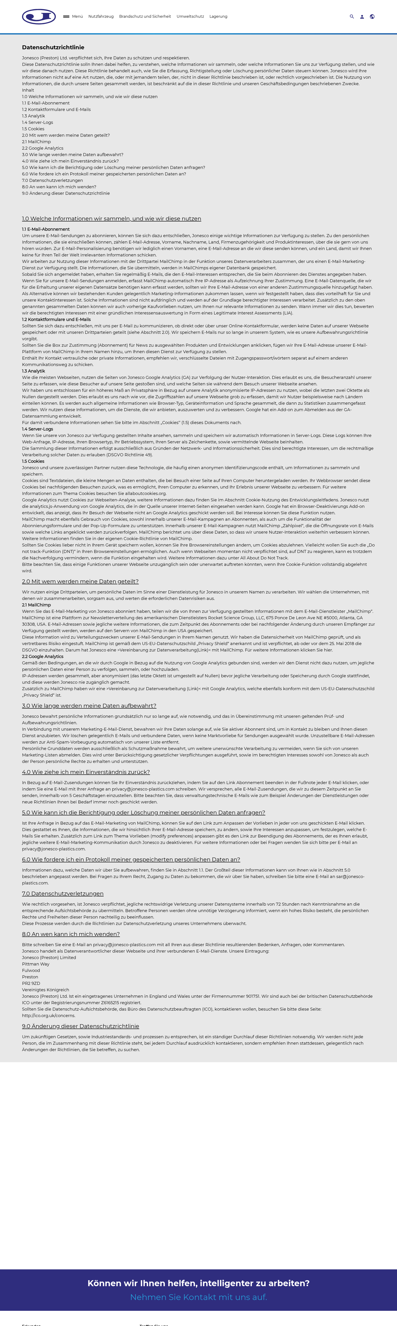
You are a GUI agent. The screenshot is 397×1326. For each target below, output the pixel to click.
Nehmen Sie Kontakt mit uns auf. (198, 1297)
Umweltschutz (190, 16)
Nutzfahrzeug (101, 16)
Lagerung (218, 16)
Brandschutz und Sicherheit (145, 16)
